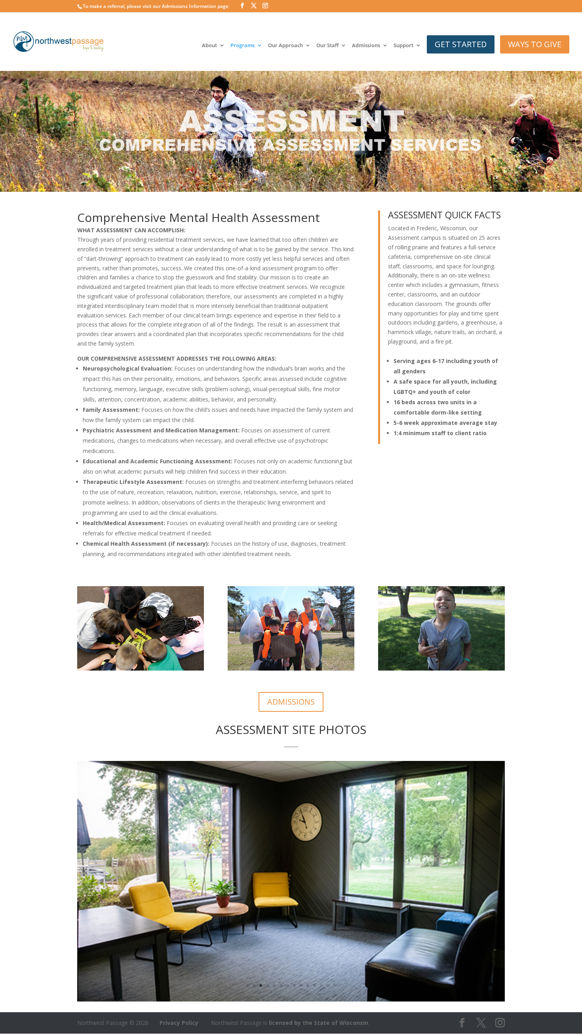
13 (328, 985)
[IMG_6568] (291, 999)
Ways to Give (534, 44)
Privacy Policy (179, 1022)
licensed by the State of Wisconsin (318, 1022)
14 (334, 985)
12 (321, 985)
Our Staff (327, 45)
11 (314, 985)
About (209, 45)
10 (307, 985)
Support (403, 45)
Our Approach (285, 45)
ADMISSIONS (291, 701)
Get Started (461, 44)
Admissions (366, 45)
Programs (242, 45)
